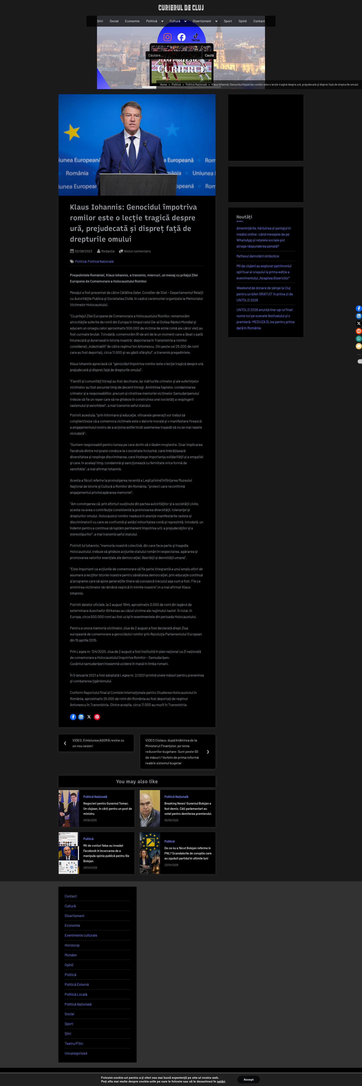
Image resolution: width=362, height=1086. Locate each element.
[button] (73, 717)
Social (114, 21)
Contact (259, 21)
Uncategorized (76, 1053)
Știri (100, 21)
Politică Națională (101, 261)
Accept (249, 1079)
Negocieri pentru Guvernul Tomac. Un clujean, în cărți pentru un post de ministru (107, 808)
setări (221, 1081)
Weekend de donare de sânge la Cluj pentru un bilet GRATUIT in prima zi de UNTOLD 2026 (265, 294)
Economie (132, 21)
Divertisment (202, 21)
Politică (151, 21)
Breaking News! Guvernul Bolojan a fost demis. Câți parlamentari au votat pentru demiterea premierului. (188, 808)
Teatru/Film (74, 1043)
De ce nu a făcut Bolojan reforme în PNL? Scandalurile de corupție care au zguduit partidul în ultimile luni (188, 853)
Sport (228, 21)
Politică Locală (76, 994)
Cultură (175, 21)
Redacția (107, 251)
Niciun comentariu (137, 251)
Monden (71, 955)
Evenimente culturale (81, 935)
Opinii (243, 21)
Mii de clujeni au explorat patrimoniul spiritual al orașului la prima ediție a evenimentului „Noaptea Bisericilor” (264, 272)
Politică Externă (77, 984)
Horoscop (72, 945)
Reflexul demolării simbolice (258, 256)
